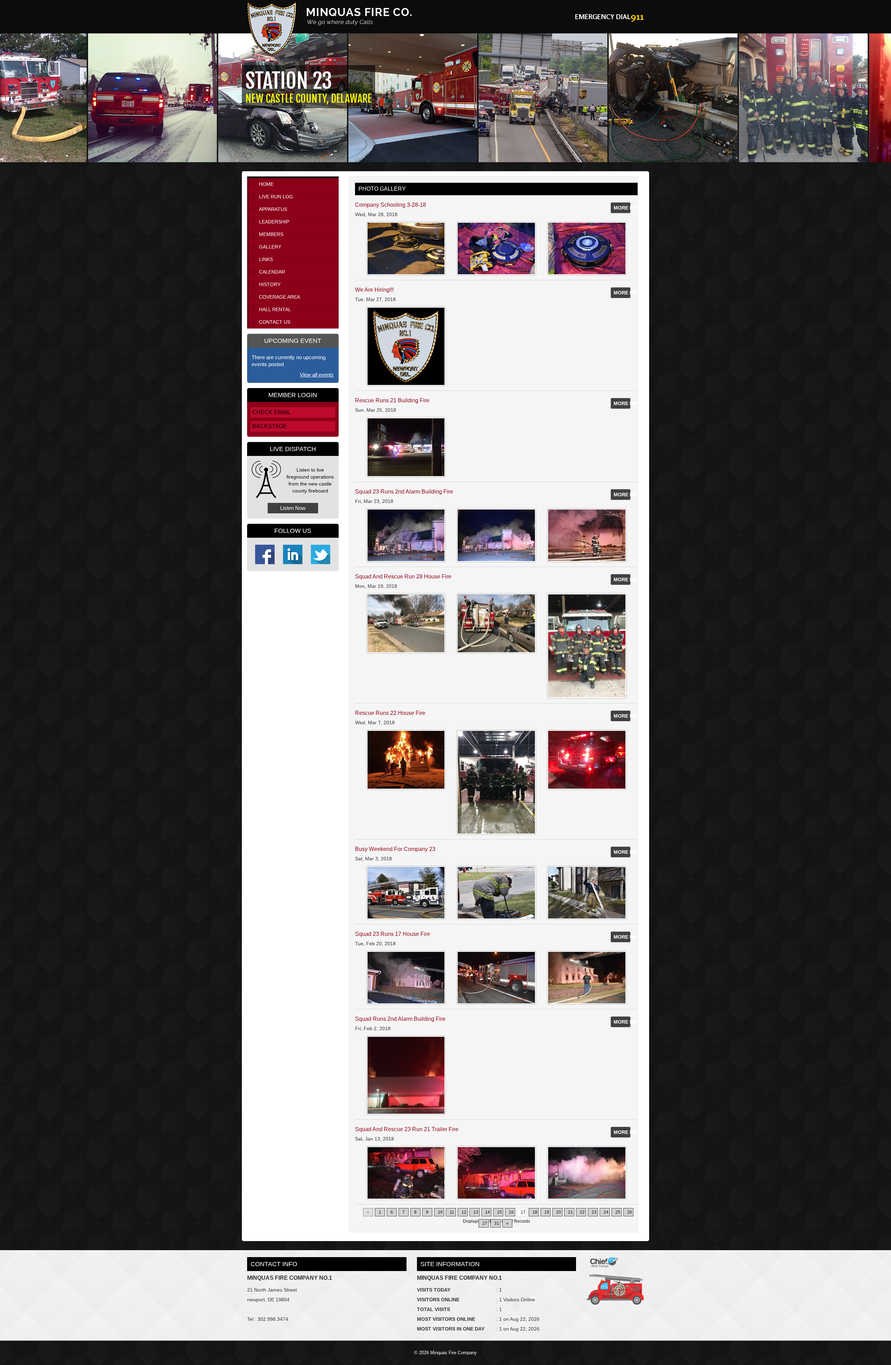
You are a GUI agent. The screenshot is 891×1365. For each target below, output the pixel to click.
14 (487, 1212)
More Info (622, 208)
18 (535, 1212)
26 (629, 1212)
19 (546, 1212)
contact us (274, 322)
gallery (270, 247)
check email (271, 412)
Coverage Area (279, 297)
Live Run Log (276, 196)
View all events (317, 375)
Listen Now (293, 508)
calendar (272, 272)
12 (464, 1212)
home (266, 184)
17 (523, 1212)
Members (271, 234)
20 (558, 1212)
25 (617, 1212)
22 (582, 1212)
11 (452, 1212)
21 (570, 1212)
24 (606, 1212)
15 (499, 1212)
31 (496, 1223)
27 (484, 1223)
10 (440, 1212)
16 (511, 1212)
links (266, 259)
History (270, 284)
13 (475, 1212)
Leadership (274, 221)
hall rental (275, 309)
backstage (269, 426)
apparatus (273, 209)
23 (594, 1212)
